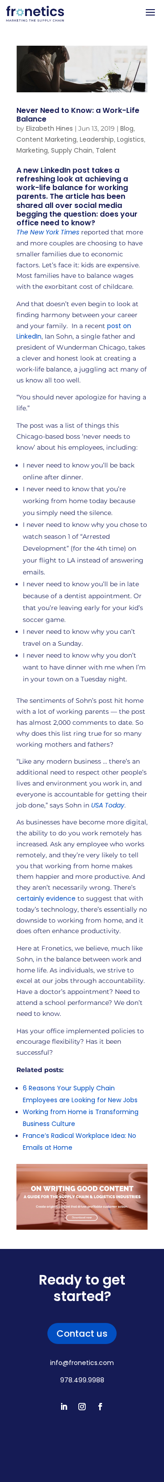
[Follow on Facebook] (100, 1406)
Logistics (130, 139)
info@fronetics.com (82, 1362)
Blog (126, 128)
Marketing (32, 150)
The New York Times (47, 232)
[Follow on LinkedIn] (63, 1406)
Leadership (97, 139)
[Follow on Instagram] (82, 1406)
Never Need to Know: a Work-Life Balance (77, 114)
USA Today (107, 805)
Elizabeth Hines (49, 128)
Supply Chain (71, 150)
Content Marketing (46, 139)
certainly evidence (46, 898)
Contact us (82, 1333)
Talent (106, 150)
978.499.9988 (82, 1380)
